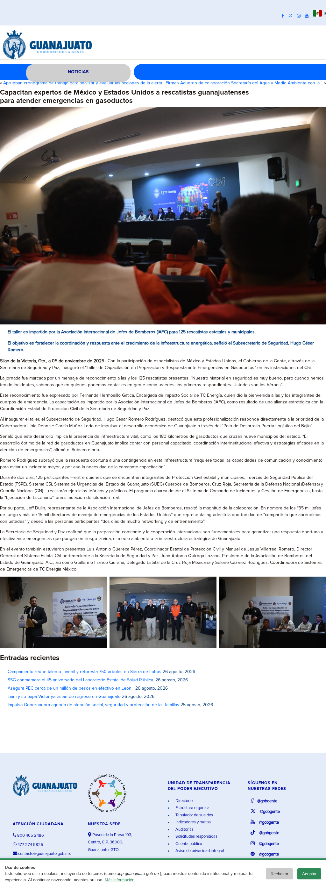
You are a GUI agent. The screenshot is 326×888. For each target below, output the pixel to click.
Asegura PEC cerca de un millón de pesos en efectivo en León (71, 688)
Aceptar (309, 873)
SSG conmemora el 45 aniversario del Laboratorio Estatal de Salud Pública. (81, 680)
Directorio (183, 801)
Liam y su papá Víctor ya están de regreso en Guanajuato (64, 696)
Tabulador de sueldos (193, 815)
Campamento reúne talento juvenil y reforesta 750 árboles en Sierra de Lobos (84, 672)
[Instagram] (300, 16)
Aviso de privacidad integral (199, 851)
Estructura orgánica (191, 808)
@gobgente (266, 801)
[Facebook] (284, 16)
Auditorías (184, 830)
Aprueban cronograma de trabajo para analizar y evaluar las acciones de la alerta (82, 83)
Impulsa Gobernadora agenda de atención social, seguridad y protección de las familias (93, 705)
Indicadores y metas (192, 822)
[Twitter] (292, 16)
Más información (119, 880)
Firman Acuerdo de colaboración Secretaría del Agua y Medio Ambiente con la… (244, 83)
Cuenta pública (188, 844)
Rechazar (279, 873)
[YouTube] (308, 16)
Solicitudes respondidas (195, 837)
